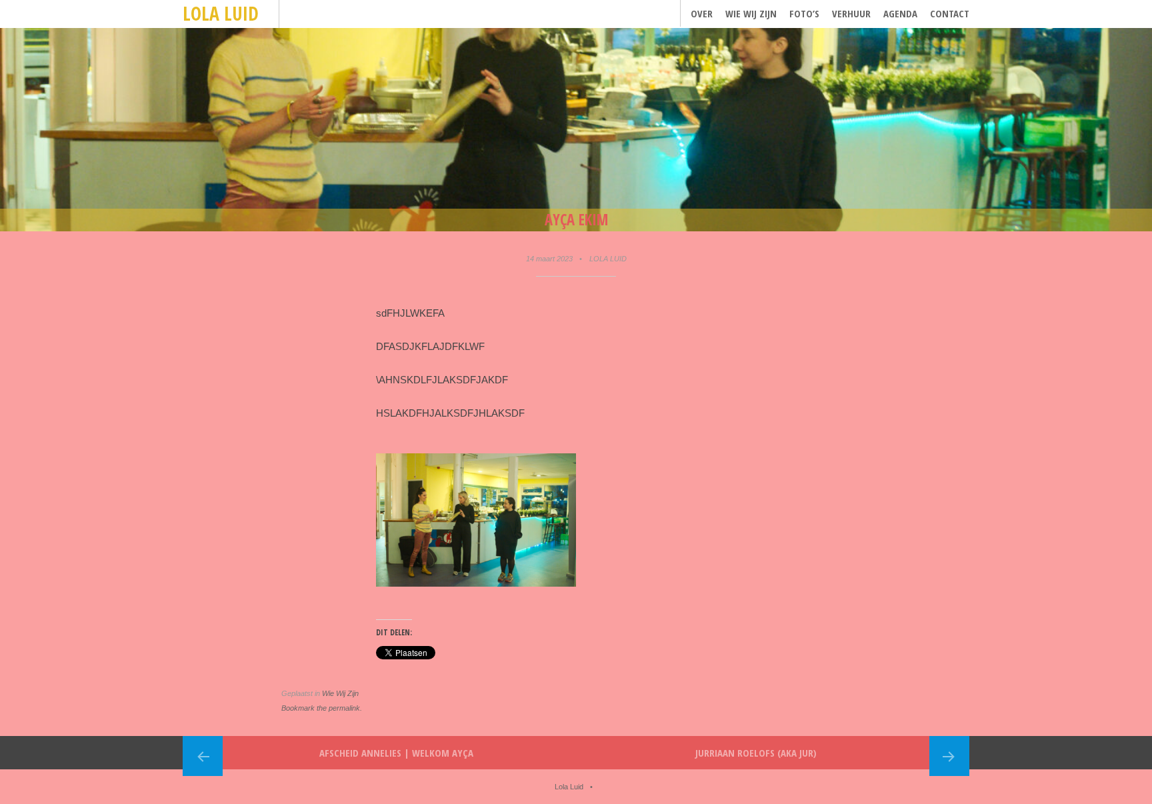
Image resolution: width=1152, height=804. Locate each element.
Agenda (900, 13)
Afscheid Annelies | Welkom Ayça (396, 752)
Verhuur (851, 13)
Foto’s (804, 13)
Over (702, 13)
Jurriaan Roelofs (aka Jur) (756, 752)
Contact (949, 13)
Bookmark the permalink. (321, 708)
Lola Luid (221, 13)
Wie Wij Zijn (751, 13)
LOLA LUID (608, 259)
